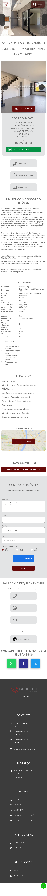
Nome (4, 516)
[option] (23, 18)
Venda (16, 800)
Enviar (23, 568)
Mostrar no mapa (23, 441)
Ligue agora (21, 163)
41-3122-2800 (20, 724)
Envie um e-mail (22, 187)
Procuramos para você (24, 815)
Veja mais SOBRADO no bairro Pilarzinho (23, 469)
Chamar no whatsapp (25, 175)
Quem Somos (19, 843)
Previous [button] (2, 20)
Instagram (18, 876)
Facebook (23, 663)
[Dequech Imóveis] (12, 4)
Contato (18, 848)
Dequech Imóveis (23, 689)
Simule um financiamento (22, 149)
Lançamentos (19, 810)
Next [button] (44, 20)
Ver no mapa (19, 777)
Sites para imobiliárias (23, 889)
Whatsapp (11, 663)
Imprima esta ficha (23, 639)
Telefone (5, 526)
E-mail (4, 536)
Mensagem (6, 499)
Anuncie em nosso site (23, 820)
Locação (18, 805)
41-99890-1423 (21, 732)
